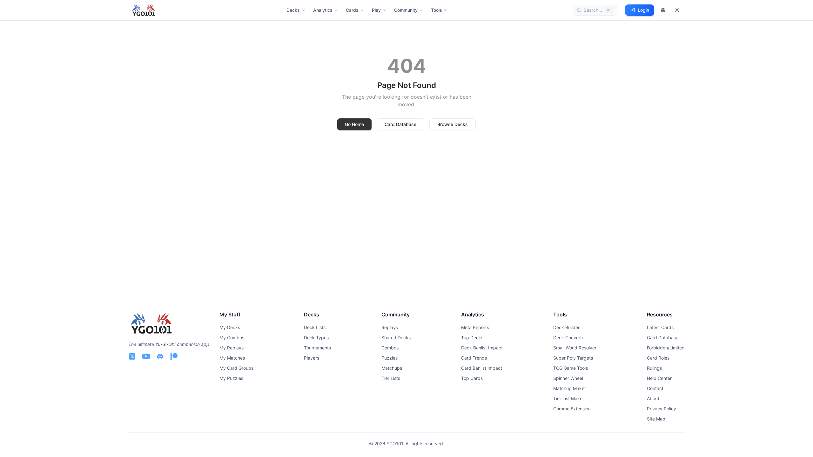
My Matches (232, 358)
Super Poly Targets (573, 358)
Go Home (354, 124)
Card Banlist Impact (481, 368)
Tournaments (317, 347)
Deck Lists (315, 327)
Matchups (391, 368)
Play (376, 10)
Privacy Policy (661, 408)
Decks (293, 10)
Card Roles (658, 358)
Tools (436, 10)
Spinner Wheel (568, 378)
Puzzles (389, 358)
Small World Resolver (574, 347)
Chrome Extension (572, 408)
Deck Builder (566, 327)
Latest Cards (660, 327)
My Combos (231, 337)
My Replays (231, 347)
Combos (390, 347)
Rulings (654, 368)
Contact (655, 388)
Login (643, 10)
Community (406, 10)
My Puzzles (231, 378)
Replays (389, 327)
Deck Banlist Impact (482, 347)
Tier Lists (390, 378)
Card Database (400, 124)
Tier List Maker (568, 398)
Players (311, 358)
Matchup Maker (569, 388)
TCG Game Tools (570, 368)
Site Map (656, 418)
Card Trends (474, 358)
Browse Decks (452, 124)
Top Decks (472, 337)
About (653, 398)
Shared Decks (396, 337)
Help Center (659, 378)
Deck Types (316, 337)
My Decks (229, 327)
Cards (352, 10)
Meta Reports (475, 327)
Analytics (323, 10)
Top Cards (472, 378)
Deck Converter (569, 337)
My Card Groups (236, 368)
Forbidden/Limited (666, 347)
